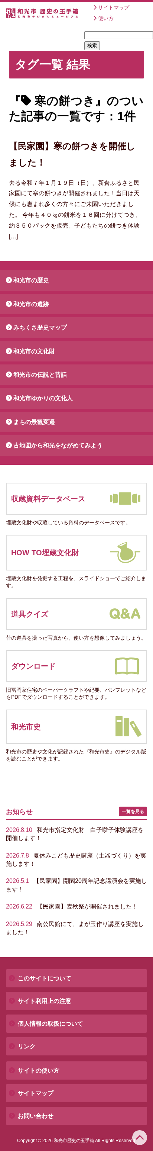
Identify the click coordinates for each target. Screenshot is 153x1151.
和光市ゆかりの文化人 (43, 398)
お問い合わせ (35, 1116)
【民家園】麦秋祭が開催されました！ (72, 906)
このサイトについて (44, 978)
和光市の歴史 (31, 280)
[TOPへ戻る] (139, 1137)
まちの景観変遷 (34, 422)
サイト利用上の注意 (44, 1001)
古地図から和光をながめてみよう (57, 445)
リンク (27, 1046)
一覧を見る (133, 811)
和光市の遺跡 (31, 304)
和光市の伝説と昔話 (40, 375)
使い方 (106, 18)
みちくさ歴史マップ (40, 327)
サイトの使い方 (38, 1070)
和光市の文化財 (34, 351)
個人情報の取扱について (50, 1023)
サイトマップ (113, 7)
